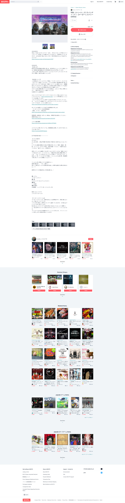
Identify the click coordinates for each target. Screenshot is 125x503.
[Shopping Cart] (115, 1)
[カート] (81, 10)
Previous (33, 25)
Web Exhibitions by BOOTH (49, 484)
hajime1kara (55, 287)
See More (62, 294)
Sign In (92, 1)
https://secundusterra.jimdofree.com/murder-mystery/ (45, 104)
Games (72, 7)
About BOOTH (100, 1)
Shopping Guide (46, 474)
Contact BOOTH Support (68, 476)
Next (66, 25)
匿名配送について (26, 476)
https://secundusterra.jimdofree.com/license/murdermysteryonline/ (48, 112)
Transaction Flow (46, 479)
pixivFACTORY (73, 69)
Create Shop (109, 1)
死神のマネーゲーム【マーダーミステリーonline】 (62, 255)
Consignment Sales (27, 486)
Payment (74, 75)
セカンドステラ (42, 239)
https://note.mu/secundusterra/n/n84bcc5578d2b (44, 123)
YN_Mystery (71, 287)
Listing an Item (26, 471)
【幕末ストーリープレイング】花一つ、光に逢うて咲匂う (74, 255)
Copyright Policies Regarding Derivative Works (31, 490)
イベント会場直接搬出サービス (29, 481)
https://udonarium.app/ (47, 96)
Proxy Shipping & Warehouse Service (30, 479)
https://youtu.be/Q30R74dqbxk (39, 131)
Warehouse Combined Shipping (49, 481)
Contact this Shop (75, 82)
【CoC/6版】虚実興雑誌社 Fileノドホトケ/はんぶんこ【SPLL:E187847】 (37, 255)
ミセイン (85, 287)
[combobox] (24, 2)
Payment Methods (47, 476)
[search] (38, 2)
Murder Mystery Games (81, 7)
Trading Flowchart (76, 73)
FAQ (64, 474)
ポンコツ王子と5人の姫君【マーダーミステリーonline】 (87, 255)
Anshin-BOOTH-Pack (81, 59)
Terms (72, 80)
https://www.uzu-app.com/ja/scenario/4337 (42, 59)
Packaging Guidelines (27, 484)
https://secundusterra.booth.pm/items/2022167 (43, 118)
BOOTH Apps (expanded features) (30, 474)
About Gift (74, 42)
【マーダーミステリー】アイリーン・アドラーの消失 (49, 255)
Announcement (66, 471)
